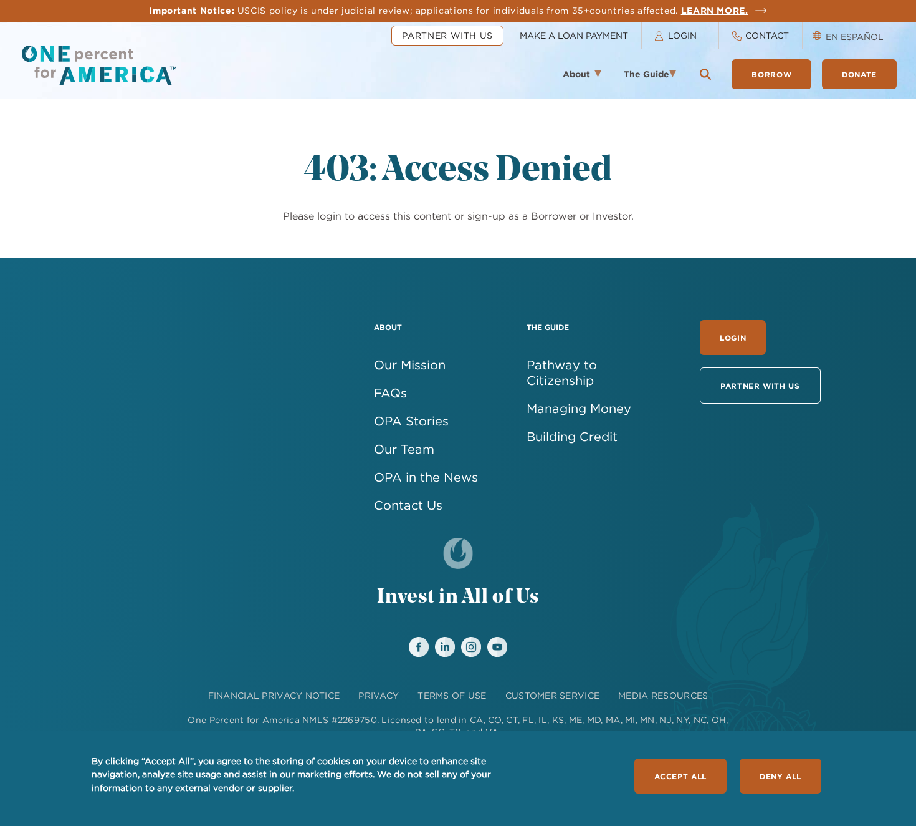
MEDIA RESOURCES (663, 695)
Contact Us (408, 505)
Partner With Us (760, 386)
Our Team (404, 449)
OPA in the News (426, 477)
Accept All (680, 776)
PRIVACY (378, 695)
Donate (859, 74)
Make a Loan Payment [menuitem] (574, 35)
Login (733, 338)
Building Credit (572, 436)
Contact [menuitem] (767, 35)
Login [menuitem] (682, 35)
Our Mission (410, 364)
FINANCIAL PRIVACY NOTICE (274, 695)
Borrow (771, 74)
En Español (855, 36)
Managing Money (579, 408)
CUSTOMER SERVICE (552, 695)
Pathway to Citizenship (562, 372)
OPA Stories (411, 421)
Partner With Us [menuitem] (447, 35)
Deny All (780, 776)
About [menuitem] (570, 78)
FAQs (390, 393)
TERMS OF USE (451, 695)
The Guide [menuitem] (642, 78)
